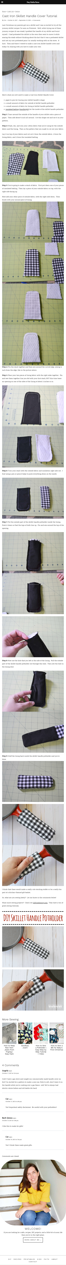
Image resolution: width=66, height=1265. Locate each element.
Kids (39, 1259)
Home (4, 12)
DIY (9, 1259)
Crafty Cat (10, 12)
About (55, 1259)
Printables (29, 1259)
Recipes (17, 1259)
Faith (46, 1259)
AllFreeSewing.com (40, 903)
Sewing (17, 12)
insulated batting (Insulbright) (17, 109)
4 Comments (36, 20)
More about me (32, 1240)
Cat (5, 20)
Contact (33, 1262)
